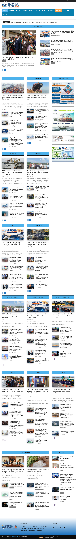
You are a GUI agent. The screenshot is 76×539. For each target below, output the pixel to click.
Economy (38, 372)
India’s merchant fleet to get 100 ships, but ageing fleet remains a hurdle (36, 97)
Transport (38, 225)
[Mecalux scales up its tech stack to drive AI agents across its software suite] (55, 489)
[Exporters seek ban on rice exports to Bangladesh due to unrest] (38, 461)
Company (63, 372)
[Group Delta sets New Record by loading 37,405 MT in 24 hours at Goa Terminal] (5, 196)
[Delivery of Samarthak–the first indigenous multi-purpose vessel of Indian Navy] (30, 136)
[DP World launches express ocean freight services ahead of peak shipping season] (30, 213)
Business (4, 61)
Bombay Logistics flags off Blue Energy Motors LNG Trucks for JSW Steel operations (42, 268)
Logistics (38, 154)
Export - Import (38, 297)
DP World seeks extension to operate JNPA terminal (67, 432)
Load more (25, 513)
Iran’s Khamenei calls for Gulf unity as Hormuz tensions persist (41, 118)
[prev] (70, 22)
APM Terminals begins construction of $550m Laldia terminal (66, 337)
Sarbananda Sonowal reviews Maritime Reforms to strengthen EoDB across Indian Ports (16, 433)
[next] (72, 22)
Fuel (61, 484)
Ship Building (12, 507)
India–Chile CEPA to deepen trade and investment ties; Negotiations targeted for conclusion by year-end (41, 422)
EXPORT (53, 63)
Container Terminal (38, 496)
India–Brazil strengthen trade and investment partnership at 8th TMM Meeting (16, 286)
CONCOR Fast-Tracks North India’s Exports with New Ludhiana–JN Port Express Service (33, 22)
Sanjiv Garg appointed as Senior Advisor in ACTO (41, 285)
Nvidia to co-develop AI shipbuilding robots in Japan (16, 504)
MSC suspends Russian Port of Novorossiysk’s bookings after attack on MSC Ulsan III (66, 345)
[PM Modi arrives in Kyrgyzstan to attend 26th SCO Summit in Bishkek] (19, 42)
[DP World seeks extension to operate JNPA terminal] (55, 433)
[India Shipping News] (10, 5)
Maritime (38, 78)
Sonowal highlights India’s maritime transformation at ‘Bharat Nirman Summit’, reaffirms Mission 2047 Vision (16, 357)
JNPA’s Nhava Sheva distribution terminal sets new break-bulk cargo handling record (16, 123)
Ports (53, 44)
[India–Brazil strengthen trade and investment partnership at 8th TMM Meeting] (5, 286)
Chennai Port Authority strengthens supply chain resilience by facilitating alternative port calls (62, 51)
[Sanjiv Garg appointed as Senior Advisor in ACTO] (30, 286)
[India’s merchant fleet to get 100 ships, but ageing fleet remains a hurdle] (38, 87)
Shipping (13, 154)
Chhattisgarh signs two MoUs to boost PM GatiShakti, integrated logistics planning (41, 205)
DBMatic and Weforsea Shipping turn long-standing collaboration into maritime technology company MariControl (67, 424)
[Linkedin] (69, 1)
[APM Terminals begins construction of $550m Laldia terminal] (55, 338)
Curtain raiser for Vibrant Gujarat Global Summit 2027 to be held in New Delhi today (62, 32)
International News (63, 297)
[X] (71, 1)
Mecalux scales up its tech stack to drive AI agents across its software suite (67, 489)
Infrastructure (12, 297)
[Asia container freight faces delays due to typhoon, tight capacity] (30, 494)
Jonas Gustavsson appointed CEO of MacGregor (65, 498)
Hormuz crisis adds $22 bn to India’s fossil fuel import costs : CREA (42, 111)
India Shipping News (14, 536)
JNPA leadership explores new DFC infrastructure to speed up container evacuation (62, 41)
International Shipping (39, 489)
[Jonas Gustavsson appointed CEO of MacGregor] (55, 498)
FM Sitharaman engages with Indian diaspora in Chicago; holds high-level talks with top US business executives (16, 277)
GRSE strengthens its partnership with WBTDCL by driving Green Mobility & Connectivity (16, 348)
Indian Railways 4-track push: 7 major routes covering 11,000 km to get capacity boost (41, 196)
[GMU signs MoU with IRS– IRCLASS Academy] (55, 458)
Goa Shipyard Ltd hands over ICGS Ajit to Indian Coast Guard (41, 440)
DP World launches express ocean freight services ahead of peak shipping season (41, 214)
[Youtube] (73, 1)
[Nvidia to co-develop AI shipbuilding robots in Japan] (5, 504)
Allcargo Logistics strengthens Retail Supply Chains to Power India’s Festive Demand (66, 415)
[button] (72, 17)
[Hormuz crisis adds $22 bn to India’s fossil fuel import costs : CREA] (30, 111)
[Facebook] (67, 1)
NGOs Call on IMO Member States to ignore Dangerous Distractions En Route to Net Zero (17, 214)
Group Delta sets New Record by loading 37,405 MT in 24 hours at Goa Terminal (16, 197)
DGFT (11, 499)
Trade (13, 225)
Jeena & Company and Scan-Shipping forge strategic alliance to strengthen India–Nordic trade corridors (13, 471)
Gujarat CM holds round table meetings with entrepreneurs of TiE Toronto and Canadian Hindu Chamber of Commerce (17, 424)
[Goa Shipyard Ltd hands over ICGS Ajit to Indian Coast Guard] (30, 440)
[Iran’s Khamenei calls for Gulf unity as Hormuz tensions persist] (30, 118)
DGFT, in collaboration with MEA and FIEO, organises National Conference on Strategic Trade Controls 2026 (16, 495)
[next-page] (5, 70)
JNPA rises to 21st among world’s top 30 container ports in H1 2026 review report (16, 131)
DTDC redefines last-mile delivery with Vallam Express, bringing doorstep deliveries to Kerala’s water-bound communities (42, 277)
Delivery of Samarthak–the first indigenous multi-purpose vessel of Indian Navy (42, 136)
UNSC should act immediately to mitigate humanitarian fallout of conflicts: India (41, 259)
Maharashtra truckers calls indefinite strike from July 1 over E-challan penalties (17, 485)
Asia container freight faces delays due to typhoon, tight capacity (42, 494)
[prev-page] (2, 70)
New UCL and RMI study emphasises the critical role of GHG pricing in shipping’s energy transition (42, 485)
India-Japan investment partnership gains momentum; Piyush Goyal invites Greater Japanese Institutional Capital (41, 431)
